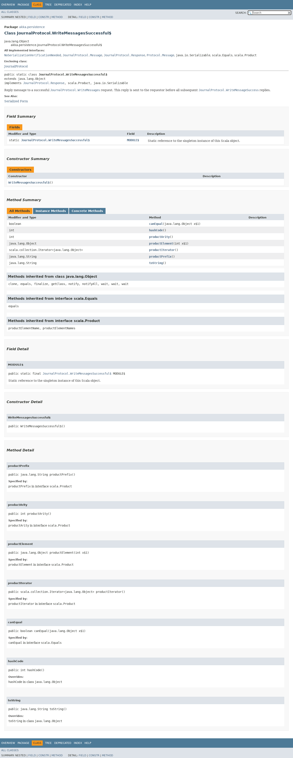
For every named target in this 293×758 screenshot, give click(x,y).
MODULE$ (133, 140)
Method (57, 17)
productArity (159, 237)
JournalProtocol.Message (82, 55)
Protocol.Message (160, 55)
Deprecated (62, 4)
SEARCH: (240, 12)
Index (78, 4)
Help (88, 4)
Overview (8, 4)
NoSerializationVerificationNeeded (32, 55)
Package (23, 4)
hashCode (156, 230)
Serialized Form (16, 101)
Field (32, 17)
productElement (161, 243)
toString (156, 263)
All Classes (10, 11)
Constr (43, 17)
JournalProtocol (16, 66)
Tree (48, 4)
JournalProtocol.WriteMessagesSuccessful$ (55, 140)
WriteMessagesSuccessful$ (29, 182)
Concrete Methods (87, 211)
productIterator (162, 250)
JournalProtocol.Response (124, 55)
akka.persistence (32, 27)
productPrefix (160, 256)
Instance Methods (51, 211)
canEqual (156, 223)
